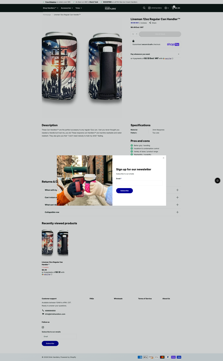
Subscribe (124, 191)
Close (163, 157)
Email (119, 179)
